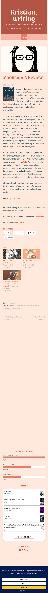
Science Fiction (8, 308)
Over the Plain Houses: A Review (37, 318)
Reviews (12, 303)
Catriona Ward (8, 519)
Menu (25, 37)
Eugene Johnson (9, 502)
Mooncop (30, 92)
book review (12, 306)
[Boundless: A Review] (12, 254)
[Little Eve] (42, 521)
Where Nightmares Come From (14, 500)
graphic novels (21, 306)
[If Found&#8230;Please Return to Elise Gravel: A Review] (12, 275)
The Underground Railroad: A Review (13, 318)
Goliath (24, 162)
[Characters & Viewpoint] (42, 513)
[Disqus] (24, 349)
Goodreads (39, 216)
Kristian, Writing (24, 16)
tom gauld (16, 308)
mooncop (29, 306)
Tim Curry (7, 493)
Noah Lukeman (9, 530)
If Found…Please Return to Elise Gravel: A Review (10, 283)
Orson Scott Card (9, 510)
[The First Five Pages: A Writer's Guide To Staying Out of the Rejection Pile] (42, 530)
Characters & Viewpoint (12, 508)
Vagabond (7, 491)
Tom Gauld (7, 104)
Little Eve (7, 516)
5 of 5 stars (17, 198)
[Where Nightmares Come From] (42, 504)
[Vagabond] (42, 496)
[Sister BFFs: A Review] (31, 254)
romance (36, 306)
